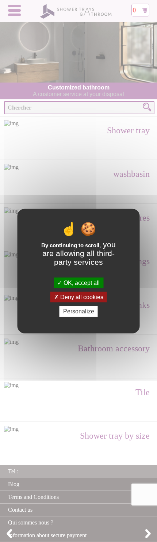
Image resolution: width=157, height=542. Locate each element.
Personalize (78, 311)
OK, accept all (81, 283)
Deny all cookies (81, 297)
